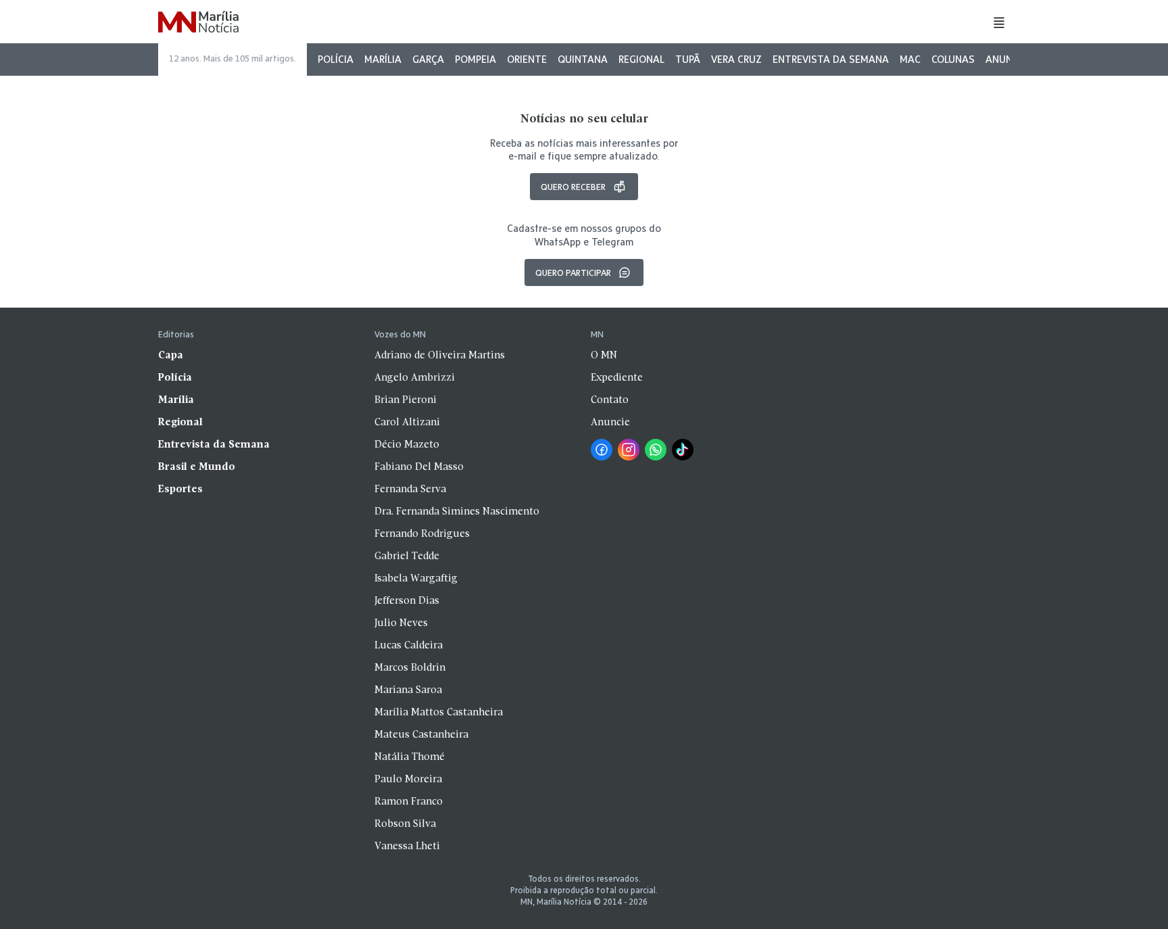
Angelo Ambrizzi (414, 378)
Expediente (617, 378)
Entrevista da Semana (831, 59)
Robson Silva (405, 824)
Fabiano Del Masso (419, 467)
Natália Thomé (409, 757)
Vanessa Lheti (407, 846)
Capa (170, 355)
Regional (641, 59)
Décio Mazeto (406, 444)
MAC (910, 59)
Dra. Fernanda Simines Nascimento (456, 511)
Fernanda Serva (410, 489)
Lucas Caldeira (408, 645)
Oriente (527, 59)
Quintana (583, 59)
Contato (610, 400)
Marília (383, 59)
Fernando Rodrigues (422, 534)
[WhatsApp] (655, 449)
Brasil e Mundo (196, 467)
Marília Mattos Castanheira (438, 712)
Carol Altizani (407, 422)
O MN (604, 355)
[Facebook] (601, 449)
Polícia (336, 59)
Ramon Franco (408, 801)
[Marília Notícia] (198, 22)
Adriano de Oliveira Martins (439, 355)
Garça (428, 59)
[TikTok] (683, 449)
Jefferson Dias (406, 601)
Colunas (953, 59)
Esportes (180, 489)
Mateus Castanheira (421, 735)
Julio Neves (401, 623)
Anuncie (1006, 59)
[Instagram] (628, 449)
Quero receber (573, 186)
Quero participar (573, 272)
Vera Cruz (736, 59)
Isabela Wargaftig (416, 578)
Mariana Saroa (408, 690)
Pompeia (475, 59)
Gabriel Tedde (406, 556)
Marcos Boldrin (409, 668)
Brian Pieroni (405, 400)
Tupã (687, 59)
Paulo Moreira (408, 779)
